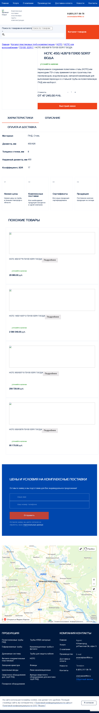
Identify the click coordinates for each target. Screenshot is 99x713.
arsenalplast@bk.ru (75, 16)
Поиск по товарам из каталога (17, 28)
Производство (44, 3)
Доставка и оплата (63, 3)
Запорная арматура (11, 665)
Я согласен (89, 703)
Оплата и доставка (22, 127)
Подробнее (50, 260)
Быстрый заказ (67, 106)
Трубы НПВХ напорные (40, 640)
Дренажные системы (11, 654)
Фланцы (33, 665)
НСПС (59, 45)
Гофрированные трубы (12, 647)
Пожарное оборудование (13, 684)
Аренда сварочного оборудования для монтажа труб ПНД (42, 677)
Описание (52, 118)
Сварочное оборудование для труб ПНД (14, 676)
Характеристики (20, 118)
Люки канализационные (40, 670)
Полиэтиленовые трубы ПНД (12, 641)
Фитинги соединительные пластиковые (13, 660)
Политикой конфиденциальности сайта (53, 703)
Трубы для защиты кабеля (41, 654)
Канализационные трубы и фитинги (41, 648)
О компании (28, 3)
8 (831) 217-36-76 (75, 14)
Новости (80, 3)
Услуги (16, 3)
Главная (5, 3)
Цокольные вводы (10, 670)
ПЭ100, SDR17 (26, 48)
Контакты (93, 3)
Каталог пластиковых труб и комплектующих (33, 45)
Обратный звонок (84, 679)
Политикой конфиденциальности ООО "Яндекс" (24, 706)
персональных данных (33, 525)
